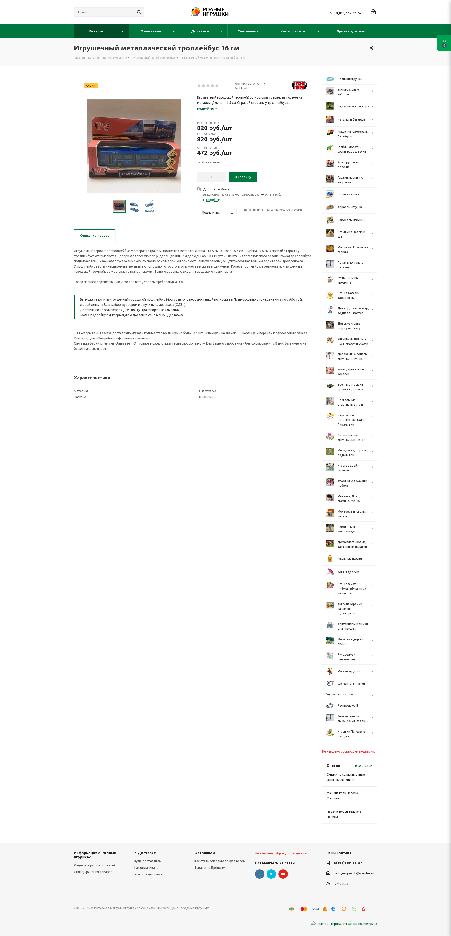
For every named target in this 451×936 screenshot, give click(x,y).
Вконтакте (259, 874)
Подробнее (211, 199)
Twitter (271, 874)
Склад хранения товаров (93, 872)
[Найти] (138, 12)
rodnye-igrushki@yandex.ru (354, 873)
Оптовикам (204, 853)
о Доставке (145, 853)
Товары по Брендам (209, 868)
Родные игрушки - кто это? (94, 865)
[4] (212, 86)
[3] (208, 86)
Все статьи (363, 766)
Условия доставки (148, 874)
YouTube (283, 874)
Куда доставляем (148, 861)
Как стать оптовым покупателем (219, 861)
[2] (204, 86)
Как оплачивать (146, 868)
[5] (217, 86)
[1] (199, 86)
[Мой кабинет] (373, 12)
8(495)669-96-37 (349, 13)
